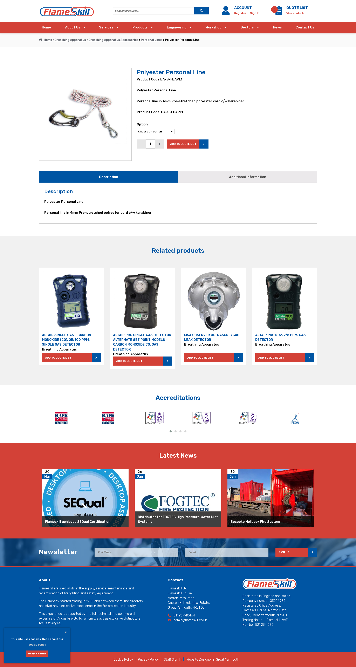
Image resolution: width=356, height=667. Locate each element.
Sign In (254, 13)
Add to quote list (183, 143)
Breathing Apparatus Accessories (113, 40)
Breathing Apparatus (70, 40)
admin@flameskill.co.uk (190, 620)
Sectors (247, 27)
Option (142, 124)
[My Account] (226, 13)
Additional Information (247, 177)
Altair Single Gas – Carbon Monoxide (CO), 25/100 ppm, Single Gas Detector (66, 339)
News (277, 27)
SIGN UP (284, 552)
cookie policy (37, 644)
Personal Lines (151, 40)
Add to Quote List (58, 357)
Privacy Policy (148, 659)
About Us (72, 27)
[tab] (108, 177)
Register (240, 13)
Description (108, 177)
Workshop (213, 27)
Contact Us (305, 27)
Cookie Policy (123, 659)
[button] (170, 431)
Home (46, 27)
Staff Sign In (173, 659)
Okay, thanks (37, 653)
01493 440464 (184, 615)
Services (106, 27)
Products (140, 27)
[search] (201, 10)
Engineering (176, 27)
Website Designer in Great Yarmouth (212, 659)
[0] (278, 13)
